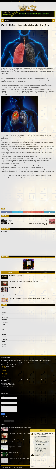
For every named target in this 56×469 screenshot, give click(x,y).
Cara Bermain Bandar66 (14, 452)
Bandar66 (4, 312)
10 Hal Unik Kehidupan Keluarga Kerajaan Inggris (20, 287)
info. (3, 329)
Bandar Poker (5, 374)
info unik (4, 327)
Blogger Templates (18, 467)
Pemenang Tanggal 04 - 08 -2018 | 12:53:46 (19, 458)
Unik (3, 351)
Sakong (4, 344)
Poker (3, 341)
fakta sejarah (5, 322)
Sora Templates (9, 467)
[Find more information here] (42, 448)
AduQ (3, 307)
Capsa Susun (5, 317)
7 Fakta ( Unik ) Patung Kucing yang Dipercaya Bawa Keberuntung (23, 281)
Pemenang (4, 339)
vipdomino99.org (13, 1)
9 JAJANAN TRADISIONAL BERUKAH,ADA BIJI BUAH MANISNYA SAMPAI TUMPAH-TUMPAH (30, 298)
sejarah (4, 346)
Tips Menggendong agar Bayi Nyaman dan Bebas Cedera (14, 294)
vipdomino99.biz (5, 1)
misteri (4, 336)
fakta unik (4, 324)
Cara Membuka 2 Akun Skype (15, 446)
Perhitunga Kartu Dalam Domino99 (16, 275)
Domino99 (4, 319)
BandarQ (4, 314)
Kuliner (4, 334)
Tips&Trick (4, 349)
